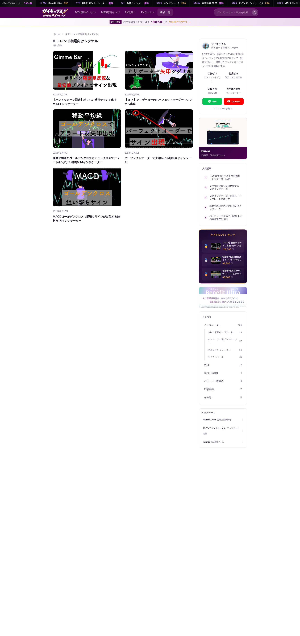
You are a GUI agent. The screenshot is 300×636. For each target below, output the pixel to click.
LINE (214, 101)
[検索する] (254, 12)
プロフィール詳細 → (222, 108)
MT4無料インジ (84, 12)
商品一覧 (165, 12)
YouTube (235, 101)
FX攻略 (129, 12)
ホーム (56, 34)
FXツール (146, 12)
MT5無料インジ (110, 12)
